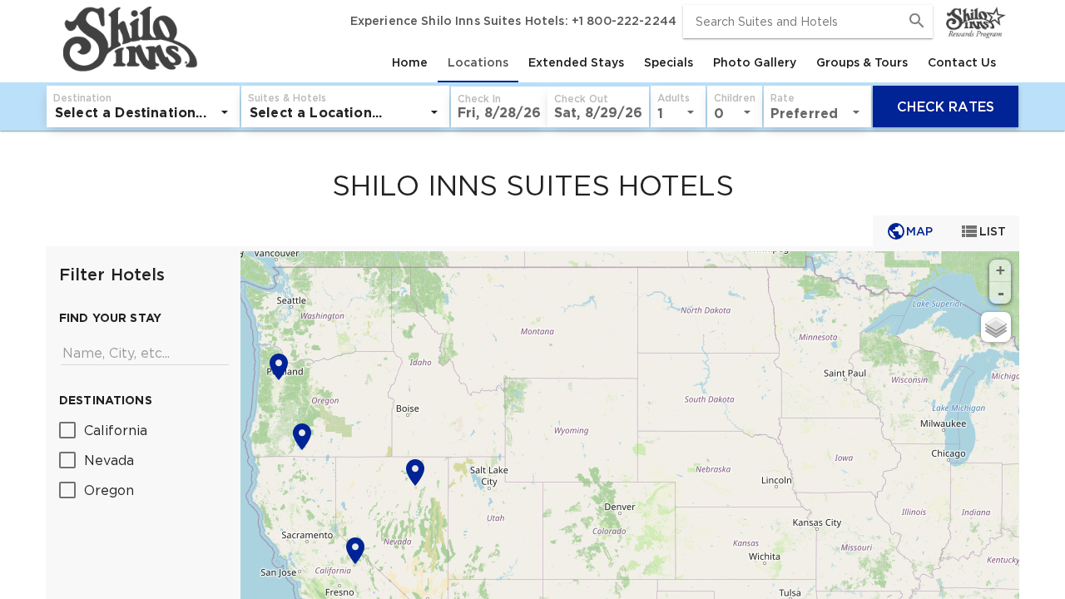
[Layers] (996, 327)
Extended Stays (576, 62)
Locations (478, 62)
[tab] (410, 62)
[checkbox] (143, 429)
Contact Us (962, 62)
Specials (668, 62)
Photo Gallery (754, 62)
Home (410, 62)
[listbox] (143, 112)
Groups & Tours (862, 62)
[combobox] (808, 21)
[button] (499, 107)
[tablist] (603, 62)
